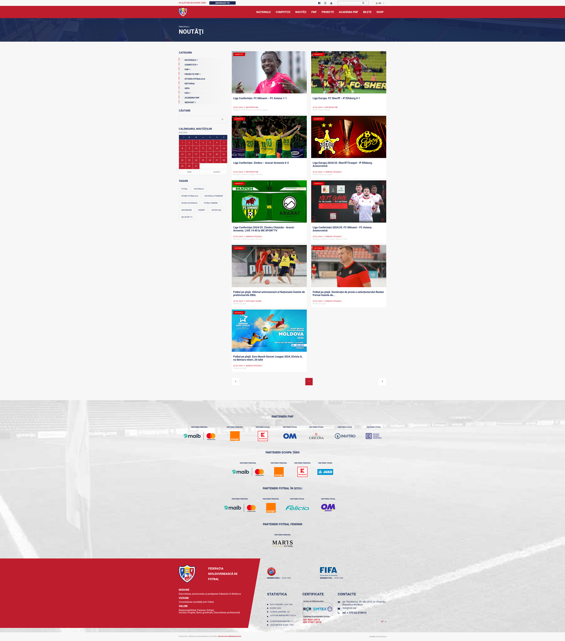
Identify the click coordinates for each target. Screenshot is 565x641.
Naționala (199, 189)
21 (224, 154)
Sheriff (201, 210)
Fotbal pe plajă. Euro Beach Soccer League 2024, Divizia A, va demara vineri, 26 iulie (267, 358)
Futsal (184, 189)
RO (380, 3)
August (216, 172)
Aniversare (186, 210)
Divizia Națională (189, 203)
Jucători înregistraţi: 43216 (283, 617)
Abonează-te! (222, 3)
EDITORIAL (190, 83)
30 (189, 166)
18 (203, 154)
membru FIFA (326, 578)
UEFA (187, 88)
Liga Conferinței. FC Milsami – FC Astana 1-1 (260, 98)
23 (189, 160)
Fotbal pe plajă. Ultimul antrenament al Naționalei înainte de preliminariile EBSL (269, 293)
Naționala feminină (214, 196)
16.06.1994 (338, 578)
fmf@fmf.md (349, 608)
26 (210, 160)
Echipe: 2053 (276, 608)
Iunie (189, 172)
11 (203, 148)
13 (217, 148)
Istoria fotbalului (189, 196)
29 (182, 166)
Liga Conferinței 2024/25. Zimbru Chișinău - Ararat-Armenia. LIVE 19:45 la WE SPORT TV (264, 229)
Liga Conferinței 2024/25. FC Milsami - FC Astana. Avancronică (342, 229)
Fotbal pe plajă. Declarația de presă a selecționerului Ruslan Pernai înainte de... (348, 293)
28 (224, 160)
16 (189, 154)
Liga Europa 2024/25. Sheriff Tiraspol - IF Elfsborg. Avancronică (343, 164)
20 (217, 154)
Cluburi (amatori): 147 (280, 612)
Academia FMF (192, 98)
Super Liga (216, 210)
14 (224, 148)
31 (196, 166)
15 (182, 154)
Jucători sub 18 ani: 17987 (282, 625)
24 (196, 160)
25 (203, 160)
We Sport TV (186, 217)
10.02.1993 (286, 578)
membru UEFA (273, 578)
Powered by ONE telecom (377, 636)
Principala (184, 27)
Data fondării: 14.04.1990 (282, 604)
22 (182, 160)
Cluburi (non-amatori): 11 (282, 621)
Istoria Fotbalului (195, 79)
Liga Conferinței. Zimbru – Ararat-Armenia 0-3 (261, 162)
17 (196, 154)
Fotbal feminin (211, 203)
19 (210, 154)
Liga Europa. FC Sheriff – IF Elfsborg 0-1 (336, 98)
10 (196, 148)
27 (217, 160)
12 (210, 148)
